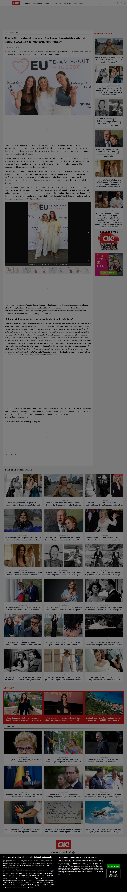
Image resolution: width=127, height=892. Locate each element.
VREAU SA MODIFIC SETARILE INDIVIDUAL (113, 873)
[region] (63, 873)
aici (19, 880)
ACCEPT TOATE (113, 866)
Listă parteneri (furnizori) (65, 875)
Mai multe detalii (14, 867)
